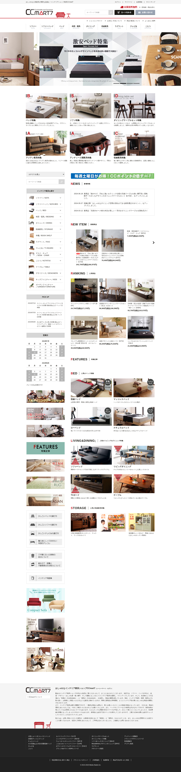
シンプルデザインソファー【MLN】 (68, 739)
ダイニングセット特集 (99, 739)
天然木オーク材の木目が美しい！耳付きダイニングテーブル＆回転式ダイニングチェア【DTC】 (113, 256)
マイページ (128, 2)
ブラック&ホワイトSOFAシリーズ (67, 748)
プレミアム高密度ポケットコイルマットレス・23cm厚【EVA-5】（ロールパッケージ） (84, 343)
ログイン (118, 2)
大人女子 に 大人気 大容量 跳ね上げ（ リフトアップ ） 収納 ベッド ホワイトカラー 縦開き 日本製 (49, 324)
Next (141, 59)
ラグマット (95, 746)
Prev (39, 59)
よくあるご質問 (150, 21)
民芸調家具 (128, 741)
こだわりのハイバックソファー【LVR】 (69, 744)
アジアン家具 (128, 744)
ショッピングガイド (95, 21)
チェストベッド (33, 741)
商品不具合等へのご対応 (121, 760)
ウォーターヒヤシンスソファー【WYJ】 (69, 741)
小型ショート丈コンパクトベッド (39, 736)
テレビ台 (31, 746)
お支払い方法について (114, 21)
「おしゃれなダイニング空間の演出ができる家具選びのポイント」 (116, 203)
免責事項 (106, 760)
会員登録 (139, 2)
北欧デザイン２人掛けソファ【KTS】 (111, 341)
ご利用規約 (95, 760)
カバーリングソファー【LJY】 (66, 736)
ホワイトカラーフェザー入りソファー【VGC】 (71, 746)
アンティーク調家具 (131, 736)
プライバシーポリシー (80, 760)
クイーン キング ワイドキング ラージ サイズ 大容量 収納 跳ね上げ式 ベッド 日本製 (49, 315)
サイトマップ (150, 2)
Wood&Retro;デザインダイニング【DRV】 (106, 744)
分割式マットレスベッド (36, 739)
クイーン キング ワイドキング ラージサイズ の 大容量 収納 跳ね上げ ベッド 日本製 (50, 305)
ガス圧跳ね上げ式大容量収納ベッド (40, 744)
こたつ (30, 748)
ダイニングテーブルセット (100, 736)
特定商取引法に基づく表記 (61, 760)
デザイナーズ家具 (97, 748)
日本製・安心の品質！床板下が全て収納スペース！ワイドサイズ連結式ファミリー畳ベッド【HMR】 (141, 306)
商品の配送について (133, 21)
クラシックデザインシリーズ (134, 739)
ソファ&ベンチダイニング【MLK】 (103, 741)
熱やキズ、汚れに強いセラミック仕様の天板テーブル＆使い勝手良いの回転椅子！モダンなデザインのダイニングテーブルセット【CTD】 (87, 258)
